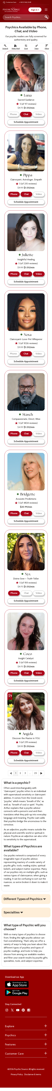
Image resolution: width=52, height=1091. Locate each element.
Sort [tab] (26, 48)
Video (39, 114)
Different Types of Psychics (23, 899)
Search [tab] (5, 48)
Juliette (27, 254)
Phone (13, 114)
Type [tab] (36, 48)
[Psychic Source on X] (12, 1010)
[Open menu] (46, 10)
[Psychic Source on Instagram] (7, 1010)
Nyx (27, 574)
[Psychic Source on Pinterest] (23, 1010)
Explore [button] (9, 1026)
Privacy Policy (17, 1074)
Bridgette (27, 494)
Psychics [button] (10, 1035)
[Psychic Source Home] (11, 9)
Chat (26, 593)
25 (35, 773)
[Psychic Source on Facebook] (28, 1010)
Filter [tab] (47, 48)
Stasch (27, 414)
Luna (28, 95)
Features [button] (10, 1044)
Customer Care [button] (14, 1053)
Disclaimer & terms (32, 1074)
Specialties (11, 912)
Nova (27, 334)
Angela (27, 733)
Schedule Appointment (26, 122)
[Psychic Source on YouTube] (17, 1010)
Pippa (27, 175)
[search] (46, 17)
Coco (27, 653)
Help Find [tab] (16, 48)
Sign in (35, 9)
